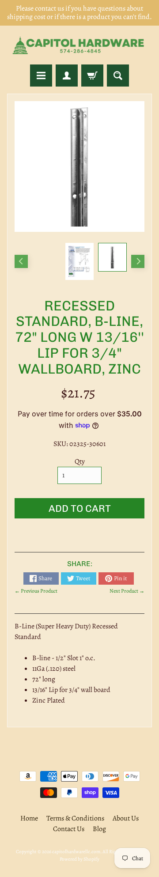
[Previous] (21, 261)
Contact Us (68, 829)
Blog (99, 829)
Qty (80, 461)
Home (29, 818)
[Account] (67, 75)
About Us (126, 818)
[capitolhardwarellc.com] (79, 45)
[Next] (137, 261)
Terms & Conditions (75, 818)
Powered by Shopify (79, 859)
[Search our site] (118, 75)
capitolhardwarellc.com (76, 851)
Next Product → (127, 590)
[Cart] (92, 75)
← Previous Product (36, 590)
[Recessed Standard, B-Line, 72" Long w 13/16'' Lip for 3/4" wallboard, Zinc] (112, 257)
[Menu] (41, 75)
